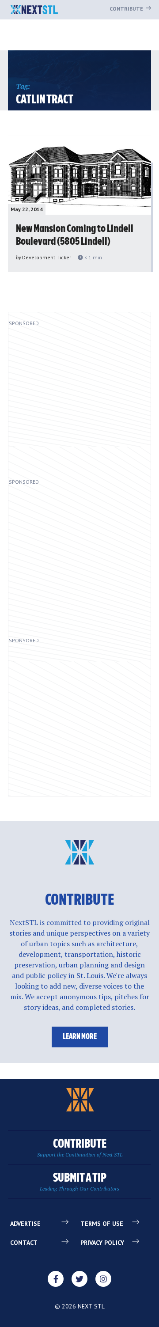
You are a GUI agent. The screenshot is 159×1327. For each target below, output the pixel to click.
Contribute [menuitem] (79, 1148)
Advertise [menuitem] (25, 1224)
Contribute (127, 8)
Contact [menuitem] (24, 1243)
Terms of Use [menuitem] (101, 1224)
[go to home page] (34, 10)
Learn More (80, 1037)
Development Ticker (46, 257)
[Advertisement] (79, 399)
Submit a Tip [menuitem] (79, 1182)
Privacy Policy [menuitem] (102, 1243)
